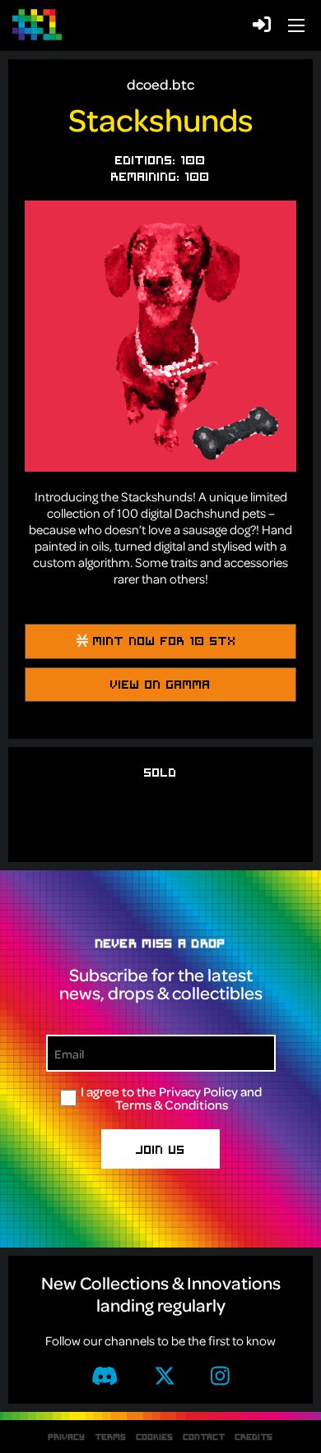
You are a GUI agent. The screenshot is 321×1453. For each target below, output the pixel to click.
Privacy (67, 1436)
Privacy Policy (198, 1091)
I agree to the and (171, 1098)
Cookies (155, 1436)
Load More (161, 837)
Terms (111, 1436)
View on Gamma (160, 684)
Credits (254, 1436)
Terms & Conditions (171, 1104)
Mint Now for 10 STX (162, 640)
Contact (205, 1436)
